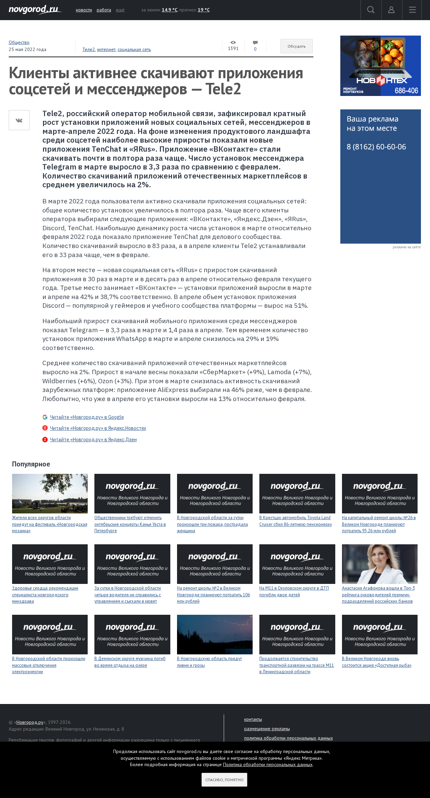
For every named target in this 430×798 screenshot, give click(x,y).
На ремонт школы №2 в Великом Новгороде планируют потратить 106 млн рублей (213, 594)
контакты (253, 719)
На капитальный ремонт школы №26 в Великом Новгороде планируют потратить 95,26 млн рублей (379, 524)
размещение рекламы (267, 729)
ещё (120, 10)
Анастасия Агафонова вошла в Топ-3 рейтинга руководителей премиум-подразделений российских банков (378, 594)
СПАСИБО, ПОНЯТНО (224, 779)
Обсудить (297, 46)
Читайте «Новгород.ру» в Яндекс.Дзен (93, 440)
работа (104, 10)
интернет (106, 49)
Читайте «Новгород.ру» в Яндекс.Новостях (98, 428)
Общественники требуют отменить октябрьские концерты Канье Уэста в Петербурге (130, 524)
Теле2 (88, 49)
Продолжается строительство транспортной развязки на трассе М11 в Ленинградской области (296, 665)
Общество (19, 42)
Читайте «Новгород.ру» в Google (87, 417)
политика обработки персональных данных (288, 738)
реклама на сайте (407, 247)
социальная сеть (134, 49)
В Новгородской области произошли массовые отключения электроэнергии (48, 665)
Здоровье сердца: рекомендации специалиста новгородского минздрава (45, 594)
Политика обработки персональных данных (267, 764)
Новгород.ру (29, 722)
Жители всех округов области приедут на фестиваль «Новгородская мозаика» (49, 524)
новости (84, 10)
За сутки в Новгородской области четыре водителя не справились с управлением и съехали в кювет (127, 594)
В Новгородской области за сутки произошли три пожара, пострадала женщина (212, 524)
